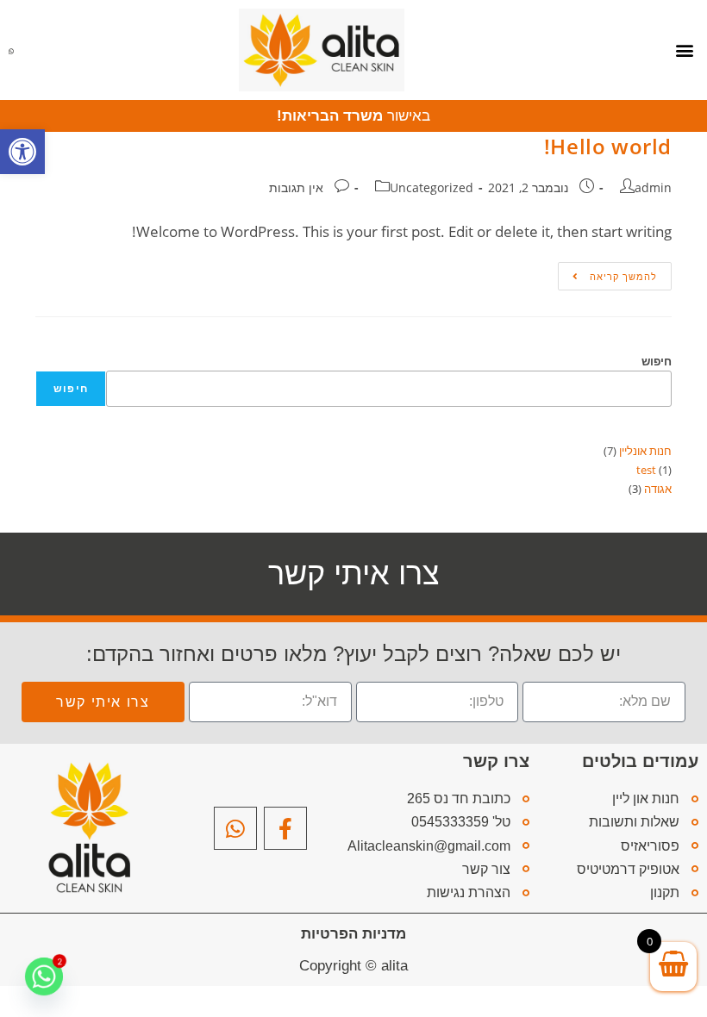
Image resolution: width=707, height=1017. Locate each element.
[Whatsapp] (235, 828)
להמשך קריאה (607, 272)
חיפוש (656, 361)
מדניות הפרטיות (353, 934)
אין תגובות (296, 187)
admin (653, 187)
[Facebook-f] (285, 828)
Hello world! (608, 146)
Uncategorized (431, 187)
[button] (22, 151)
